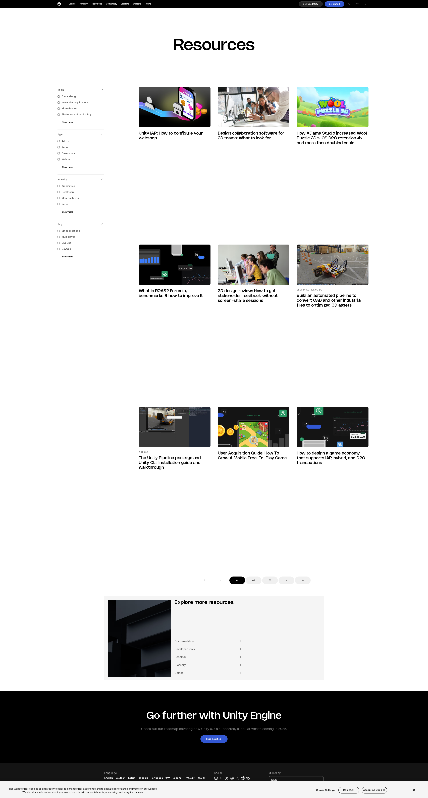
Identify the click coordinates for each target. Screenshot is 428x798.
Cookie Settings (325, 790)
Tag (60, 224)
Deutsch (120, 777)
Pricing (148, 4)
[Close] (414, 790)
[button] (311, 4)
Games (72, 4)
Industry (84, 4)
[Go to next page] (286, 580)
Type (60, 134)
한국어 (201, 777)
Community (111, 4)
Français (143, 777)
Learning (125, 4)
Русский (190, 777)
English (108, 777)
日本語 (131, 777)
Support (137, 4)
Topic (61, 89)
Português (157, 777)
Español (177, 777)
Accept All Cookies (374, 790)
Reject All (348, 790)
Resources (97, 4)
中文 (168, 777)
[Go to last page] (303, 580)
